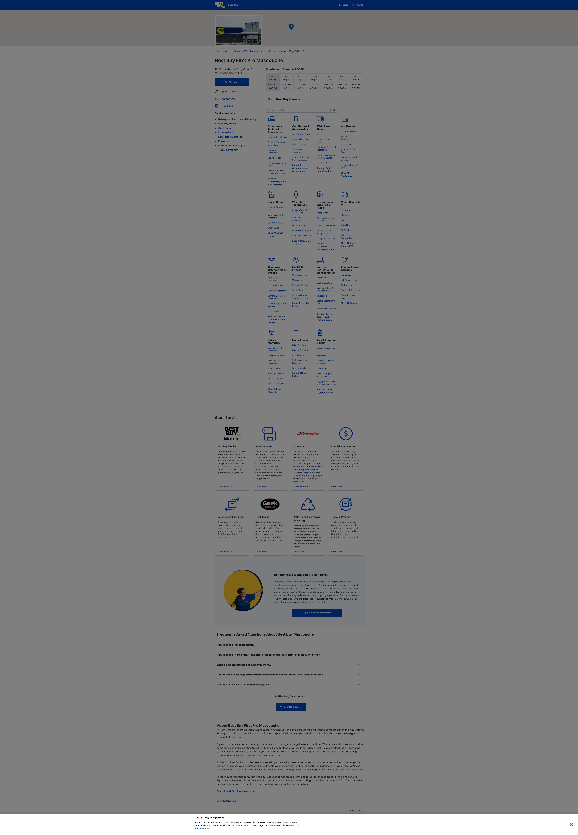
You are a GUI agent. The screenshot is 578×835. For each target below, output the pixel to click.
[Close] (571, 824)
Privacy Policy (202, 828)
